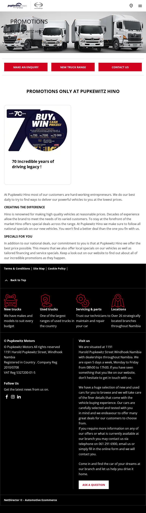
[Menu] (140, 5)
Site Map (39, 268)
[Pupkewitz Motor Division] (17, 6)
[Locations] (131, 5)
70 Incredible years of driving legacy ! (33, 164)
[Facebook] (7, 397)
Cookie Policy (57, 268)
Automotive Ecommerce (41, 500)
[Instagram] (13, 397)
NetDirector (12, 500)
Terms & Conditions (17, 268)
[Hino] (38, 5)
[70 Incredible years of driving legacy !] (37, 130)
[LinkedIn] (19, 397)
